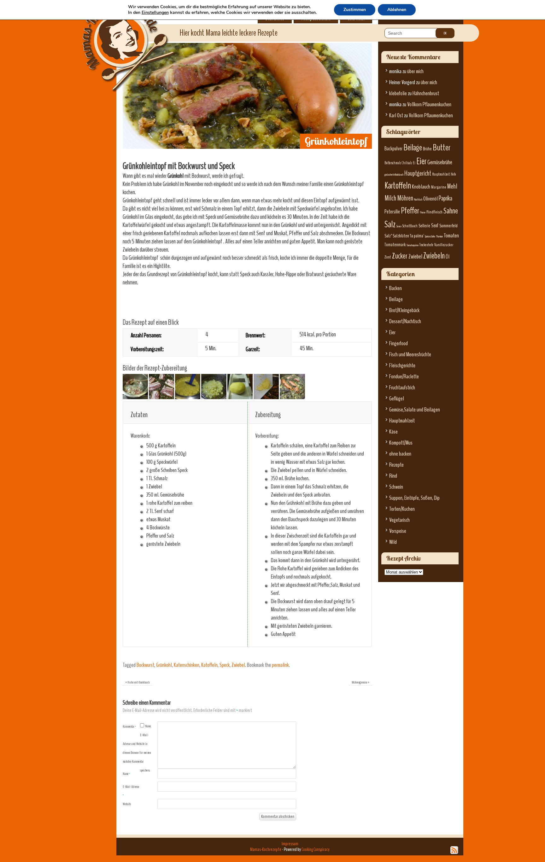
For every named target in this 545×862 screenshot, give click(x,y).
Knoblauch (421, 187)
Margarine (438, 187)
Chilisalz (407, 163)
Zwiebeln (434, 256)
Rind (393, 476)
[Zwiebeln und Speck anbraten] (135, 397)
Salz (390, 224)
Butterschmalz (392, 163)
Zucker (399, 256)
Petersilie (392, 211)
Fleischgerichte (402, 366)
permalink (280, 665)
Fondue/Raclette (404, 377)
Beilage (412, 148)
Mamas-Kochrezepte (119, 39)
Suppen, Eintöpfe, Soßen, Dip (414, 498)
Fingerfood (398, 343)
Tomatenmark (395, 244)
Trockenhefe (426, 245)
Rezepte (396, 465)
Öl (447, 257)
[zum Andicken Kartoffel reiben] (240, 397)
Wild (393, 542)
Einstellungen (155, 12)
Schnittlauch (410, 226)
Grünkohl (164, 665)
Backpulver (393, 148)
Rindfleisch (434, 212)
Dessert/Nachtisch (405, 321)
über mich (415, 71)
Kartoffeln (397, 185)
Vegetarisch (399, 520)
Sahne (450, 210)
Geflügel (396, 399)
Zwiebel (238, 665)
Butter (441, 148)
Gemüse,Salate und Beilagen (414, 410)
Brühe (427, 148)
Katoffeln (209, 665)
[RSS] (454, 850)
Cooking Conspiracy (316, 849)
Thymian (439, 236)
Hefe (453, 174)
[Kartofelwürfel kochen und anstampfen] (187, 397)
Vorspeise (397, 531)
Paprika (445, 198)
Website (127, 804)
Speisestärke (430, 236)
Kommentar (129, 726)
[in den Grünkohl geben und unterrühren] (213, 397)
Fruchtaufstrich (402, 388)
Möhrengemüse (360, 682)
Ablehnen (396, 10)
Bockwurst (145, 665)
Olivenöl (430, 199)
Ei (414, 163)
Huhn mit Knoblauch (137, 682)
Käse (393, 432)
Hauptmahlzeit (441, 174)
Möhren (405, 198)
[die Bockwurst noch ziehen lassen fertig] (292, 397)
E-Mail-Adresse (131, 790)
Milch (390, 198)
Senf (434, 225)
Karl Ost (396, 115)
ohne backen (400, 454)
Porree (422, 212)
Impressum (290, 843)
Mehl (452, 186)
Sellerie (424, 225)
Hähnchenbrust (426, 93)
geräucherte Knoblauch (393, 174)
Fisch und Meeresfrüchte (410, 354)
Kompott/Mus (401, 443)
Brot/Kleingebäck (404, 310)
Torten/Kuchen (402, 509)
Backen (395, 288)
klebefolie (398, 93)
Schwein (396, 487)
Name (126, 773)
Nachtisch (418, 199)
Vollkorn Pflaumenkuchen (429, 104)
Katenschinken (186, 665)
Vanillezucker (444, 245)
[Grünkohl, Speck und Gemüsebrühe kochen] (161, 397)
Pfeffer (410, 211)
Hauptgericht (417, 173)
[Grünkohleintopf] (247, 147)
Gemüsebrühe (439, 162)
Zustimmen (354, 10)
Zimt (387, 257)
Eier (421, 161)
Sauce (398, 226)
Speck (225, 665)
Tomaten (451, 236)
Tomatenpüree (413, 245)
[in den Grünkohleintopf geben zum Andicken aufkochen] (266, 397)
